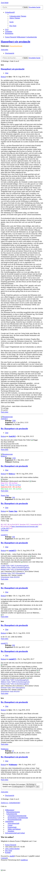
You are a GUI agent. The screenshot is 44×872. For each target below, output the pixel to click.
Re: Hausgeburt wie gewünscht (14, 428)
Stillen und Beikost (14, 829)
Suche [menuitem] (11, 22)
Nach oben (4, 412)
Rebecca (4, 456)
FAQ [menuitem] (7, 29)
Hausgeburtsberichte (14, 819)
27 (13, 751)
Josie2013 (4, 419)
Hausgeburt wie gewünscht (15, 41)
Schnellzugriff (10, 12)
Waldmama (4, 749)
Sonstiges (11, 831)
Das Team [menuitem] (12, 26)
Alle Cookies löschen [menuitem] (12, 849)
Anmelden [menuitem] (8, 31)
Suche (26, 7)
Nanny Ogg (5, 495)
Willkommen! (21, 37)
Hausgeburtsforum (16, 46)
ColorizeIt (4, 858)
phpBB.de (24, 860)
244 (13, 497)
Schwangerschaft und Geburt (15, 833)
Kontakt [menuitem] (8, 852)
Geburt (10, 825)
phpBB (11, 856)
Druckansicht (9, 53)
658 (13, 537)
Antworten (4, 49)
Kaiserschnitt (12, 827)
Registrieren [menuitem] (9, 33)
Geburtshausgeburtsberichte (17, 816)
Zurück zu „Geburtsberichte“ (10, 803)
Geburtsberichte (31, 37)
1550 (14, 458)
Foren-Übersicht (10, 37)
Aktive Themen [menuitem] (14, 18)
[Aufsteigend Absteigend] (30, 786)
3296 (14, 420)
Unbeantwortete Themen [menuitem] (17, 16)
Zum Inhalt (4, 3)
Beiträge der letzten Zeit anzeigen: (14, 784)
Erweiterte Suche (34, 7)
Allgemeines (9, 821)
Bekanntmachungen (13, 812)
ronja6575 (4, 535)
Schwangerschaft (13, 823)
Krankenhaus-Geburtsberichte (18, 818)
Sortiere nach (7, 786)
